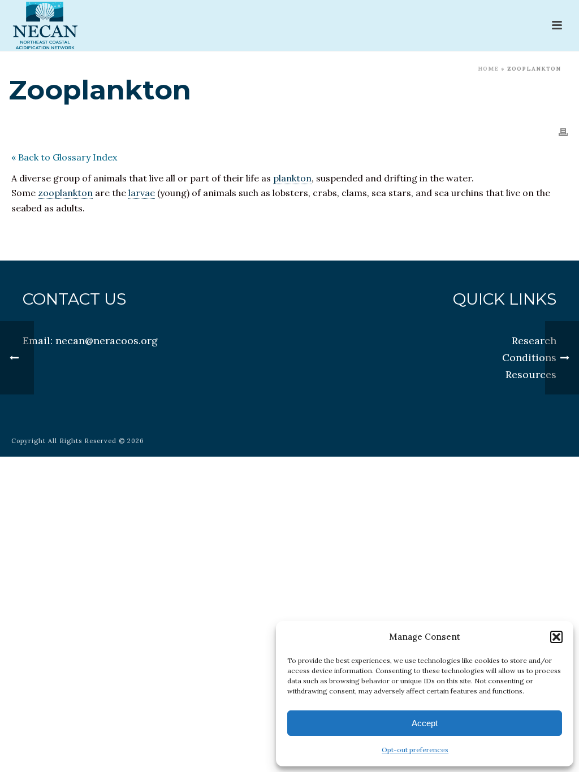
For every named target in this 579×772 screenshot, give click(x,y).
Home (488, 68)
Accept (425, 723)
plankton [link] (292, 178)
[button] (556, 637)
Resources (530, 374)
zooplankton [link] (65, 192)
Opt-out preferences (415, 749)
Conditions (529, 357)
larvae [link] (141, 192)
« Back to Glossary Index (64, 157)
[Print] (563, 131)
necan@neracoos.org (106, 340)
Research (534, 340)
